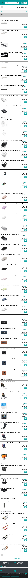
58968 (25, 97)
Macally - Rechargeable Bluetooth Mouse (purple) (12, 203)
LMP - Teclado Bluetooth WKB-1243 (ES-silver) (11, 65)
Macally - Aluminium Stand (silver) (8, 381)
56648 (25, 454)
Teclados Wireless (4, 62)
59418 (25, 286)
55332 (25, 76)
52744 (25, 225)
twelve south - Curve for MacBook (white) (10, 442)
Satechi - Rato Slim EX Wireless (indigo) (9, 295)
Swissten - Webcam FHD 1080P (7, 488)
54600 (25, 479)
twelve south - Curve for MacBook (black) (10, 432)
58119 (25, 319)
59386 (25, 66)
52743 (25, 235)
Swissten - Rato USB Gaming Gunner (9, 180)
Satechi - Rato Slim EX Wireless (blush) (9, 274)
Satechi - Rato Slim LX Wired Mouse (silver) (10, 150)
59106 (25, 423)
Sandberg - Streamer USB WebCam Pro (9, 478)
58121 (25, 339)
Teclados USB (3, 18)
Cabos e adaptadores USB (5, 511)
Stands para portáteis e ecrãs (6, 379)
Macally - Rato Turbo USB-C (6, 119)
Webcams (2, 475)
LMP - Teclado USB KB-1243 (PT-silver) (9, 20)
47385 (25, 545)
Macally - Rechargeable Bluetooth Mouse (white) (11, 213)
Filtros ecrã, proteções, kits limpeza (7, 498)
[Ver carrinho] (22, 3)
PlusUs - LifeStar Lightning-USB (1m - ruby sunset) (12, 523)
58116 (25, 350)
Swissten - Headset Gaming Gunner (8, 170)
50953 (25, 43)
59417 (25, 276)
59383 (25, 151)
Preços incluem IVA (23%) (14, 558)
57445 (25, 131)
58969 (25, 108)
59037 (25, 182)
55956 (25, 466)
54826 (25, 86)
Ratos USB (2, 117)
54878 (25, 141)
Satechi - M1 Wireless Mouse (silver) (8, 224)
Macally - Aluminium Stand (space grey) (9, 391)
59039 (25, 172)
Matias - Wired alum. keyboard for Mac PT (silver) (11, 52)
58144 (25, 502)
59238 (25, 306)
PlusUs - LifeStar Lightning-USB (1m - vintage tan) (12, 544)
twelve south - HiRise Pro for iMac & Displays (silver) (12, 452)
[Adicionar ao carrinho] (25, 27)
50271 (25, 433)
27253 (25, 403)
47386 (25, 514)
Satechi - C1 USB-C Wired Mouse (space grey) (11, 140)
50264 (25, 121)
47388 (25, 535)
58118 (25, 370)
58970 (25, 245)
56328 (25, 205)
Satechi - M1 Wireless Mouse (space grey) (10, 234)
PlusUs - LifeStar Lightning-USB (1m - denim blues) (12, 513)
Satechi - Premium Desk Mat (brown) (8, 338)
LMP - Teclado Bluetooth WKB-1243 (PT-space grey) (12, 85)
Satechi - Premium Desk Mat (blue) (8, 328)
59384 (25, 161)
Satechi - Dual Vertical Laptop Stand (8, 412)
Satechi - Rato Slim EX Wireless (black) (9, 264)
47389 (25, 525)
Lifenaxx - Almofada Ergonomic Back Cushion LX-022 (12, 465)
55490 (25, 413)
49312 (25, 383)
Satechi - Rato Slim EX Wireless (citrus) (9, 285)
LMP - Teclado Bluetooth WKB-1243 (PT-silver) (11, 75)
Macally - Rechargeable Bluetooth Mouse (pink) (11, 193)
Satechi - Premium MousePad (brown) (9, 369)
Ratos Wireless (3, 191)
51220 (25, 21)
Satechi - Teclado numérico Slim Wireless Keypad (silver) (13, 95)
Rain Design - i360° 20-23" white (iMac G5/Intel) (11, 402)
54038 (25, 489)
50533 (25, 53)
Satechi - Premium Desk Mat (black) (8, 318)
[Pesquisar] (17, 3)
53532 (25, 444)
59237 (25, 266)
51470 (25, 393)
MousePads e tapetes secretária (6, 315)
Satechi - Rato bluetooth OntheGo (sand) (10, 254)
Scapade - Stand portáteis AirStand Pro (9, 422)
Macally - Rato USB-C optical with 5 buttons (10, 130)
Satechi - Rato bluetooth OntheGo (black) (10, 244)
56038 (25, 32)
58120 (25, 329)
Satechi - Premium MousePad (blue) (8, 358)
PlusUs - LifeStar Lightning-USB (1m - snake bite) (11, 533)
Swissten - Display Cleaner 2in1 (7, 501)
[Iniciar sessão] (25, 3)
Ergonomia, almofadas (4, 463)
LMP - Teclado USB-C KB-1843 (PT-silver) (9, 30)
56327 (25, 215)
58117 (25, 360)
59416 (25, 296)
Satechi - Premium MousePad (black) (8, 348)
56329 (25, 194)
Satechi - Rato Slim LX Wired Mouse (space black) (12, 160)
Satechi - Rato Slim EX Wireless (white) (9, 305)
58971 (25, 255)
